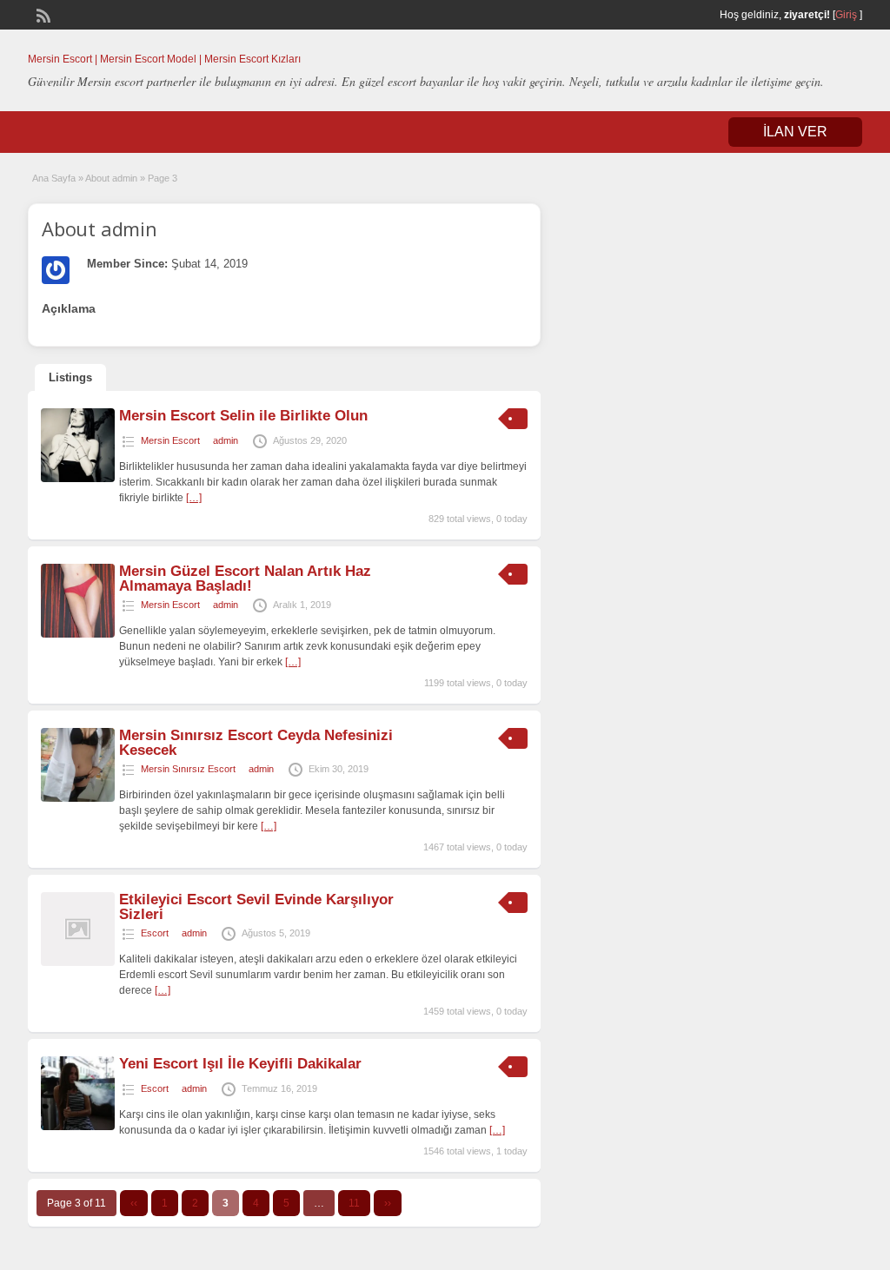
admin (225, 440)
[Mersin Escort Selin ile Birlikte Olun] (78, 479)
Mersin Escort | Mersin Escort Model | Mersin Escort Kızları (164, 59)
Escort (155, 933)
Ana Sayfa (54, 178)
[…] (194, 498)
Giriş (846, 15)
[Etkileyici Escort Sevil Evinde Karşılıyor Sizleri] (78, 962)
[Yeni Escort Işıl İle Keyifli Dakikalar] (78, 1127)
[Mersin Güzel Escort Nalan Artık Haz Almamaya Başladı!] (78, 634)
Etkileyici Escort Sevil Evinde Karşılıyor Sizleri (256, 907)
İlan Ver (795, 131)
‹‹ (133, 1203)
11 (354, 1203)
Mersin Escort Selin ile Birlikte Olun (243, 415)
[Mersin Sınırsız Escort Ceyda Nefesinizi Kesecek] (78, 798)
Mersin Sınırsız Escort (188, 769)
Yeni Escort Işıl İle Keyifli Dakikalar (240, 1063)
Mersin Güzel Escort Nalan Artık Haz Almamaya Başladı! (245, 578)
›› (387, 1203)
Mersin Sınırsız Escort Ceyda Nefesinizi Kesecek (256, 742)
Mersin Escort (170, 440)
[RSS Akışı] (42, 14)
